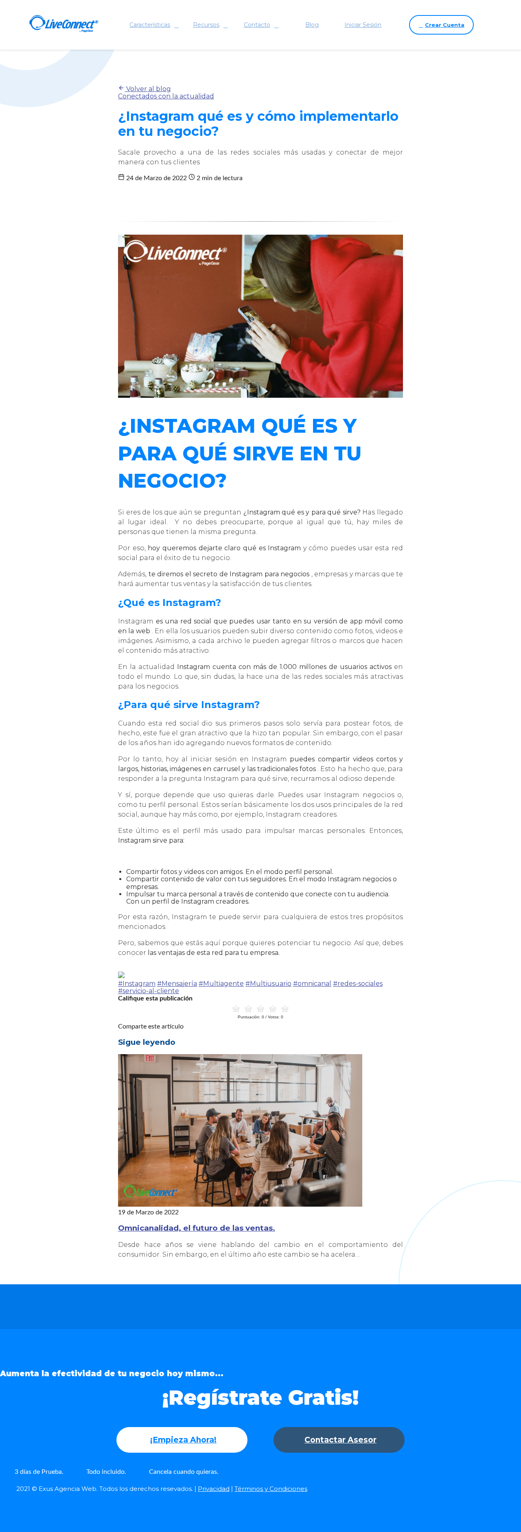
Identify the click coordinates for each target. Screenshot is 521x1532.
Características (149, 24)
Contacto (257, 24)
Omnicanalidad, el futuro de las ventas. (196, 1228)
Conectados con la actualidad (166, 96)
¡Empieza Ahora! (183, 1440)
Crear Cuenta (444, 25)
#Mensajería (177, 983)
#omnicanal (312, 983)
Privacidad (214, 1489)
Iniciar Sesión (362, 24)
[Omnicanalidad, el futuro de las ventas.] (240, 1204)
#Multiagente (221, 983)
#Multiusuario (268, 983)
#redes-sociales (358, 983)
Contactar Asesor (340, 1440)
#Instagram (136, 983)
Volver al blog (148, 89)
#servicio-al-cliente (148, 991)
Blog (312, 24)
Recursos (206, 24)
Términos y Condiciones (270, 1489)
